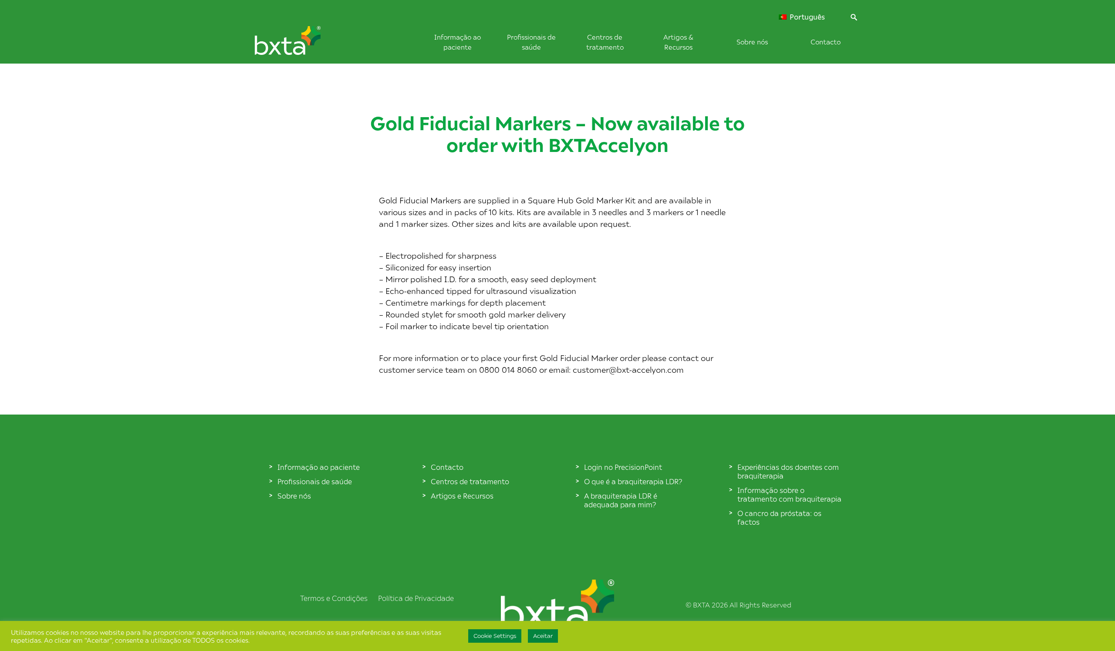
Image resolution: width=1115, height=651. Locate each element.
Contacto (826, 41)
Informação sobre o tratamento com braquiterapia (789, 494)
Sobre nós (752, 41)
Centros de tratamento (470, 481)
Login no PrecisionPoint (623, 466)
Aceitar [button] (543, 635)
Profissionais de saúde (314, 481)
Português (806, 17)
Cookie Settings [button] (494, 635)
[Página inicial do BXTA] (302, 45)
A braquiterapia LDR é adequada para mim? (620, 500)
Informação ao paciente (318, 466)
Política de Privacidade (416, 598)
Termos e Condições (334, 598)
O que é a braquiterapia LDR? (633, 481)
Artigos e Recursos (462, 495)
